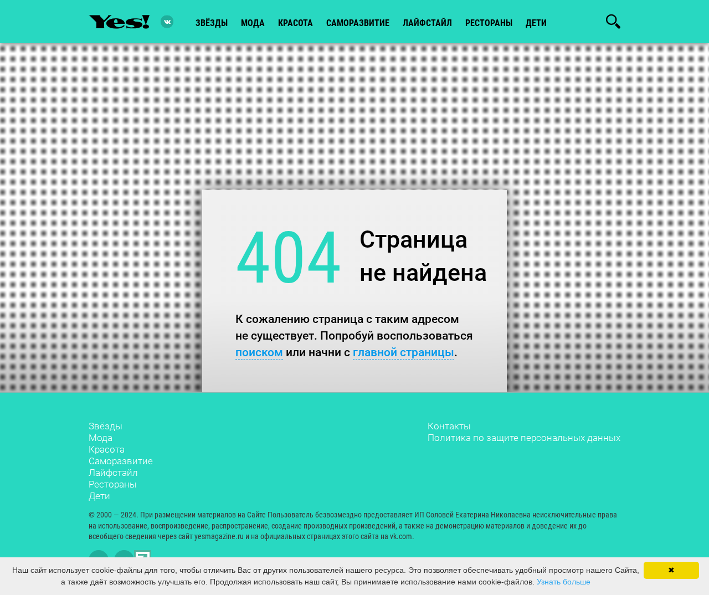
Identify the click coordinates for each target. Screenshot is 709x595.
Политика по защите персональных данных (524, 437)
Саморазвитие (357, 23)
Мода (100, 437)
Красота (107, 449)
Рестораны (113, 484)
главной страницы (403, 352)
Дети (536, 23)
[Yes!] (119, 21)
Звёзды (105, 426)
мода (253, 23)
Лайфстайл (113, 472)
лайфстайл (427, 23)
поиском (259, 352)
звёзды (212, 23)
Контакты (449, 426)
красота (295, 23)
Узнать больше (563, 581)
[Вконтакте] (167, 22)
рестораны (488, 23)
